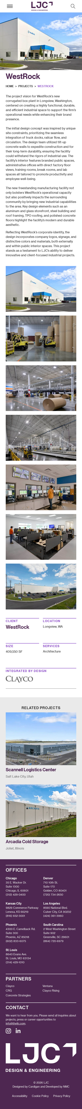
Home (10, 86)
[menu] (10, 6)
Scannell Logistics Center (31, 769)
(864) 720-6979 (53, 941)
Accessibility (19, 1096)
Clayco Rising (51, 990)
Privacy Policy (61, 1096)
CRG (9, 990)
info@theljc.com (15, 1023)
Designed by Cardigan (26, 1086)
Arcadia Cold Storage (27, 841)
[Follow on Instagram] (8, 1032)
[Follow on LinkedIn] (18, 1032)
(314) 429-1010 (15, 962)
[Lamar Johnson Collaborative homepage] (41, 6)
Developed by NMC (57, 1086)
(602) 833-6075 (16, 941)
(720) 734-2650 (53, 894)
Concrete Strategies (18, 995)
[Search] (73, 6)
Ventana (48, 986)
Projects (25, 86)
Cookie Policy (40, 1096)
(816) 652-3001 (15, 915)
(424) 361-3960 (53, 915)
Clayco (10, 986)
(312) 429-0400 (16, 894)
